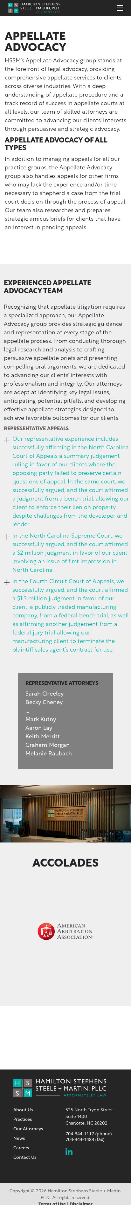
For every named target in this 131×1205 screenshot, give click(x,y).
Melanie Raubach (48, 754)
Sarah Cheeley (44, 694)
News (19, 1138)
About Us (23, 1110)
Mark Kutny (40, 720)
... (27, 711)
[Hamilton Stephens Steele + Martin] (34, 7)
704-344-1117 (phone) (89, 1134)
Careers (21, 1148)
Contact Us (24, 1157)
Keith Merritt (42, 737)
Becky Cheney (44, 703)
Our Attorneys (28, 1129)
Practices (22, 1119)
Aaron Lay (38, 728)
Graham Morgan (47, 745)
